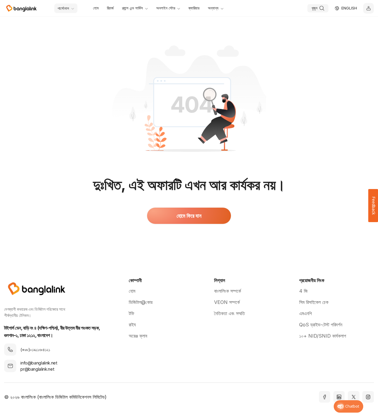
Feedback (373, 205)
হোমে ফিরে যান (189, 216)
